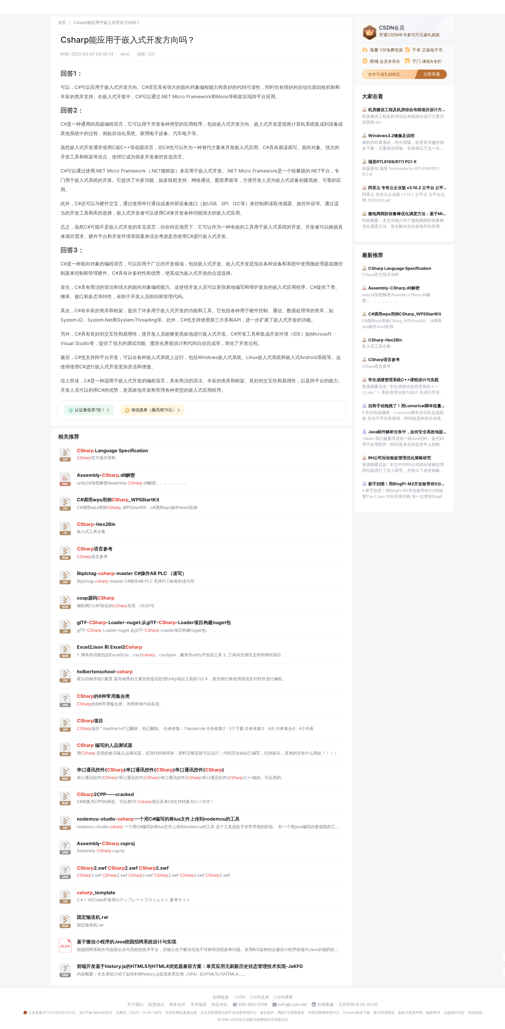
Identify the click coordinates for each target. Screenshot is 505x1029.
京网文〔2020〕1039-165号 (139, 1012)
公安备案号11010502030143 (52, 1012)
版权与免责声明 (410, 1012)
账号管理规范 (384, 1012)
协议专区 (219, 1004)
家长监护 (267, 1012)
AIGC (125, 53)
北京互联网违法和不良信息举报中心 (228, 1012)
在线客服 (325, 1004)
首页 (62, 23)
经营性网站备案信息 (181, 1012)
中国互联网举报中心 (324, 1012)
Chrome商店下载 (356, 1012)
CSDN (240, 997)
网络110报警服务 (291, 1012)
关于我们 (135, 1004)
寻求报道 (198, 1004)
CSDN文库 (259, 997)
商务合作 (177, 1004)
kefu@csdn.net (292, 1004)
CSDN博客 (283, 997)
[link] (62, 22)
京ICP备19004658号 (96, 1012)
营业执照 (475, 1012)
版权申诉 (433, 1012)
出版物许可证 (454, 1012)
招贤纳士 (156, 1004)
